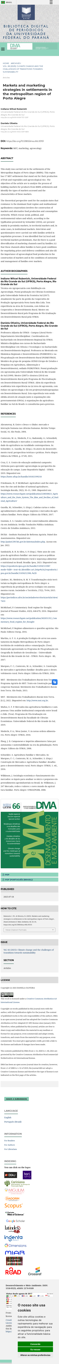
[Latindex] (12, 1229)
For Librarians (10, 1149)
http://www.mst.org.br (37, 700)
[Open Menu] (3, 49)
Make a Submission (16, 1099)
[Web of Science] (14, 1213)
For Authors (9, 1145)
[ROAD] (13, 1270)
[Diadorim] (12, 1198)
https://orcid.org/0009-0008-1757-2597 (14, 117)
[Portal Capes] (14, 1260)
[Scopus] (13, 1205)
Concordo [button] (35, 1344)
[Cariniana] (17, 1183)
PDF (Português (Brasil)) (19, 879)
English (7, 1117)
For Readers (9, 1140)
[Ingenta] (13, 1238)
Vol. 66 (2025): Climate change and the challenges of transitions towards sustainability (23, 69)
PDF (7, 874)
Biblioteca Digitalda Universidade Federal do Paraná (26, 31)
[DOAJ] (10, 1174)
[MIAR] (15, 1252)
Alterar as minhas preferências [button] (35, 1355)
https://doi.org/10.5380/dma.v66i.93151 (25, 141)
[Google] (15, 1220)
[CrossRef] (34, 1270)
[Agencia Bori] (27, 1174)
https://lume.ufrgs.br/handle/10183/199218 (21, 476)
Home (6, 63)
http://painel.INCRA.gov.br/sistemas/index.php (23, 541)
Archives (16, 63)
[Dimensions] (15, 1245)
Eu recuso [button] (35, 1349)
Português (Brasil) (12, 1121)
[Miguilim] (14, 1191)
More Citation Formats (16, 930)
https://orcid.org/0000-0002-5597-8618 (14, 132)
